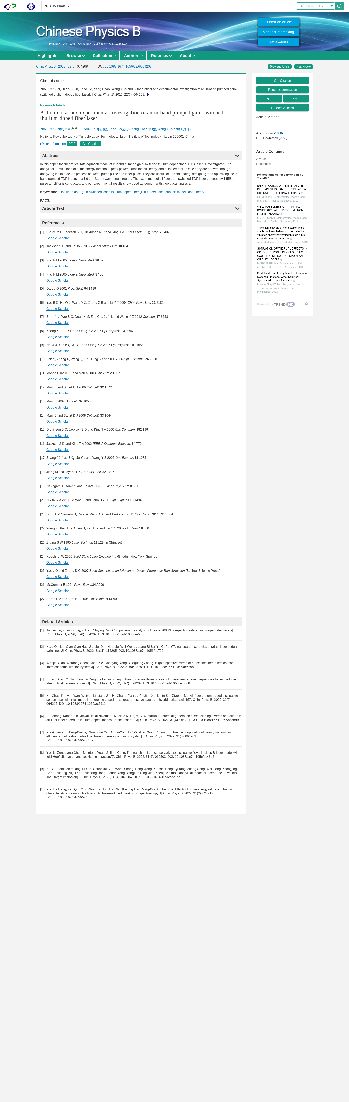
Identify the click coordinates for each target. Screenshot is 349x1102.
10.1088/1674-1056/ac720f (145, 650)
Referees (159, 55)
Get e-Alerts (278, 42)
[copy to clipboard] (147, 94)
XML (296, 99)
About (185, 55)
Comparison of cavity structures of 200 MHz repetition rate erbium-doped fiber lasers (172, 630)
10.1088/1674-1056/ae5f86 (124, 634)
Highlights (47, 55)
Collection (102, 55)
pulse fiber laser (69, 192)
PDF (72, 144)
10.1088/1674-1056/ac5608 (170, 683)
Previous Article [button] (280, 66)
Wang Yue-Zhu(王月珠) (174, 129)
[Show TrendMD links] (306, 303)
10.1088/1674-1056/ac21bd (160, 777)
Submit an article (278, 22)
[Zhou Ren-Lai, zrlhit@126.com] (73, 128)
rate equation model (171, 192)
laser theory (195, 192)
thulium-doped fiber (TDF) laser (133, 192)
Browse (73, 55)
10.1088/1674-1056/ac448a (73, 740)
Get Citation (90, 144)
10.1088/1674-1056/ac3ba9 (219, 720)
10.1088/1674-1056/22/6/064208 (128, 66)
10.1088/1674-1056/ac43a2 (194, 756)
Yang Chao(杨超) (143, 129)
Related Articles (282, 108)
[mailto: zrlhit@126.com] (76, 128)
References (264, 163)
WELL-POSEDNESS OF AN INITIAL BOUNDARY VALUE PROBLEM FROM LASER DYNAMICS (280, 210)
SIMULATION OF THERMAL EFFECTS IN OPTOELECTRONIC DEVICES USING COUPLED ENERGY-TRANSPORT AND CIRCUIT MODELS (282, 254)
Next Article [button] (303, 66)
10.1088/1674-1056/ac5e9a (174, 667)
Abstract (261, 159)
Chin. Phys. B (46, 66)
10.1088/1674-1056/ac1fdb (73, 797)
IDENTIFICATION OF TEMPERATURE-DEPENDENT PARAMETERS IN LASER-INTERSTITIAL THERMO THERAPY (281, 189)
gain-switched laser (95, 192)
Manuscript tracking (278, 32)
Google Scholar (57, 238)
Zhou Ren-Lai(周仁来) (56, 129)
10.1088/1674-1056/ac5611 (86, 703)
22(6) (71, 66)
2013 (61, 66)
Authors (131, 55)
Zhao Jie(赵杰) (119, 129)
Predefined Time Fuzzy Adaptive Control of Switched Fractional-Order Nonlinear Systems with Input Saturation (282, 277)
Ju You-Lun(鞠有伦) (93, 129)
